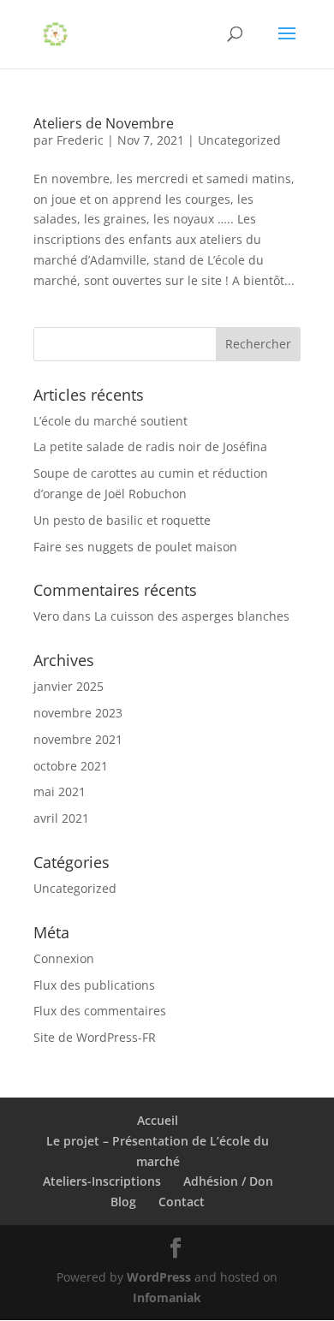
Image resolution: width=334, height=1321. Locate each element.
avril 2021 (61, 818)
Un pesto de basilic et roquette (122, 520)
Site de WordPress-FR (94, 1037)
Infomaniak (167, 1297)
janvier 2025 (68, 686)
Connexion (63, 958)
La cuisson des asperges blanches (191, 616)
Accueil (157, 1120)
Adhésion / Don (228, 1181)
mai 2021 (59, 791)
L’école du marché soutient (110, 421)
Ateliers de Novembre (103, 123)
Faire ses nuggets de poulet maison (135, 547)
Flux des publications (94, 985)
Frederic (80, 140)
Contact (181, 1201)
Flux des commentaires (99, 1011)
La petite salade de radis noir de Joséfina (150, 446)
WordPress (159, 1277)
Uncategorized (239, 140)
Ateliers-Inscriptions (102, 1181)
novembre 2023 (77, 713)
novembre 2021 (77, 739)
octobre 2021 (70, 766)
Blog (123, 1201)
